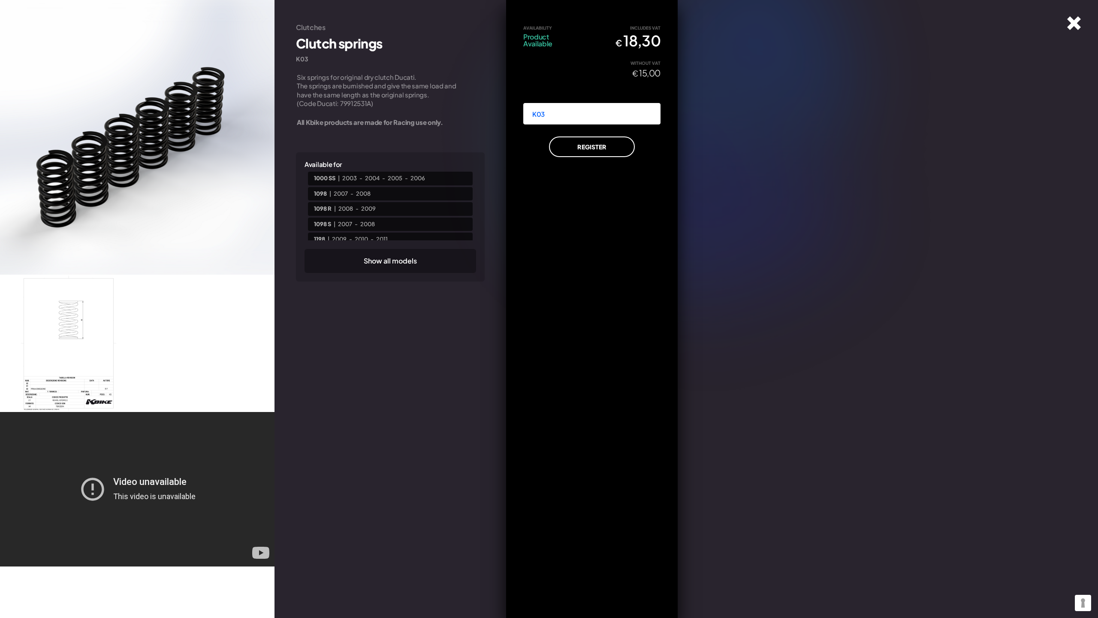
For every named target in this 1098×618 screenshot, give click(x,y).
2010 (361, 239)
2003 (349, 178)
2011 (382, 239)
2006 (417, 178)
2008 (363, 193)
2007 (341, 193)
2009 (368, 208)
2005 (395, 178)
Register (591, 147)
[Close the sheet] (1074, 23)
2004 (372, 178)
